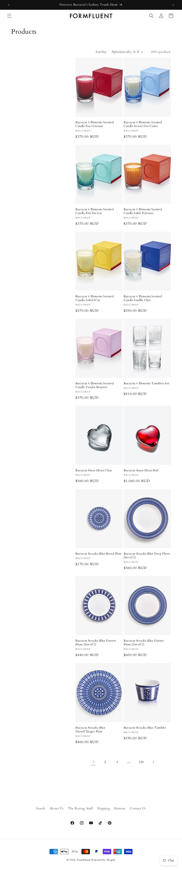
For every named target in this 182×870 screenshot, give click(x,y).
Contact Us (138, 808)
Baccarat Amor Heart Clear (93, 470)
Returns (119, 808)
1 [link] (93, 761)
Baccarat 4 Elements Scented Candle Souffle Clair (143, 298)
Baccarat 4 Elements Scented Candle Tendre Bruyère (94, 385)
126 (141, 762)
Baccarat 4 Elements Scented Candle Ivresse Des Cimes (143, 124)
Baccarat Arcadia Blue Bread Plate (98, 554)
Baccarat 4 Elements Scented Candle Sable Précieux (143, 211)
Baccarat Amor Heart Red (141, 470)
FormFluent (84, 860)
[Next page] (153, 762)
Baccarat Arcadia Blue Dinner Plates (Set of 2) (144, 642)
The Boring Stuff (80, 808)
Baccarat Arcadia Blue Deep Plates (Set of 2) (147, 555)
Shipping (103, 808)
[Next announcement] (173, 5)
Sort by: (101, 52)
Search (40, 808)
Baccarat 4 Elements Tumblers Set (146, 383)
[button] (9, 16)
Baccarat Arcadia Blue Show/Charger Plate (90, 729)
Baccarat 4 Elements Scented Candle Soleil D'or (94, 298)
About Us (57, 808)
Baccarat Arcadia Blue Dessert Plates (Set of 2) (95, 642)
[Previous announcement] (9, 5)
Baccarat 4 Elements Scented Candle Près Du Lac (94, 211)
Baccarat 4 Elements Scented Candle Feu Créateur (94, 124)
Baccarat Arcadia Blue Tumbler (145, 728)
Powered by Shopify (103, 860)
